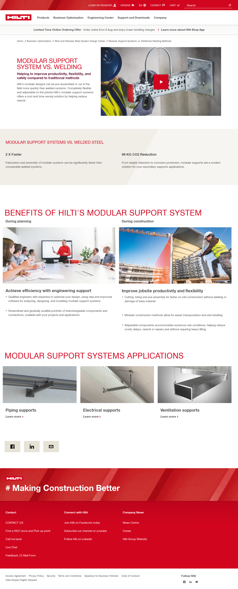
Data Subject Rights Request (21, 579)
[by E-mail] (51, 446)
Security (51, 575)
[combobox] (208, 5)
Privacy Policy (36, 575)
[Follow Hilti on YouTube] (197, 582)
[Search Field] (229, 5)
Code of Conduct (130, 575)
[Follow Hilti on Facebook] (184, 582)
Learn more (13, 416)
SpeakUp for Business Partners (101, 575)
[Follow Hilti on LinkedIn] (190, 582)
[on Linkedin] (32, 446)
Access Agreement (16, 575)
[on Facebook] (12, 446)
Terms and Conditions (70, 575)
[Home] (18, 17)
